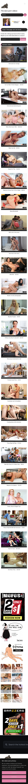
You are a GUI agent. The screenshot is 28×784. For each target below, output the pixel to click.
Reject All (14, 780)
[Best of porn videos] (11, 5)
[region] (14, 771)
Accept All (14, 772)
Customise (14, 776)
